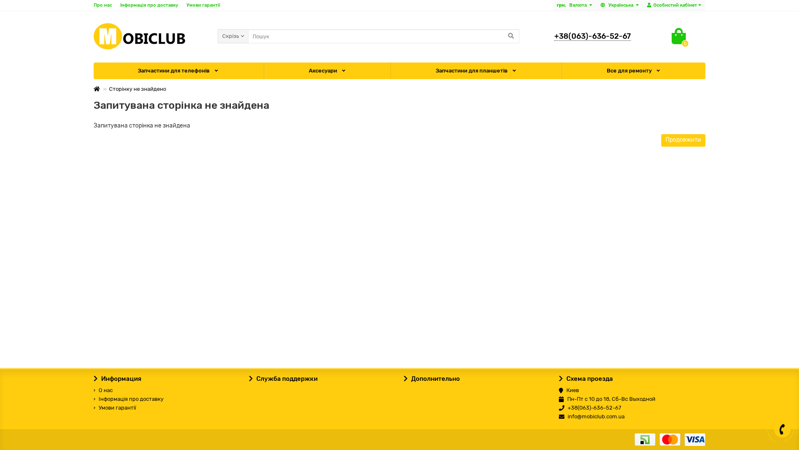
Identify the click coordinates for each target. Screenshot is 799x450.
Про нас (103, 5)
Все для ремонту (630, 71)
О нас (106, 390)
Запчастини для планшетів (472, 71)
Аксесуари (323, 71)
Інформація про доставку (149, 5)
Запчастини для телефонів (174, 71)
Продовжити (683, 139)
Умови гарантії (203, 5)
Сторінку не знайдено (137, 89)
